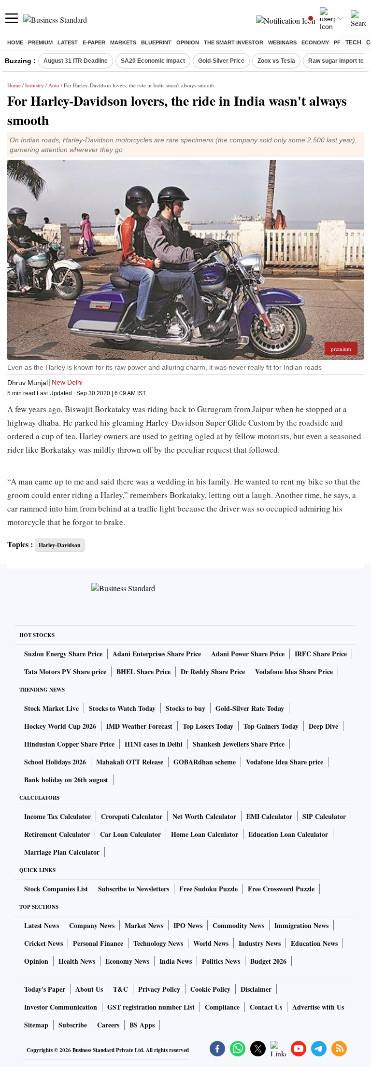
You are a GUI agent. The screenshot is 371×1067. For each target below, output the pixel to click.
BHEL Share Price (143, 671)
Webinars (282, 42)
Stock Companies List (56, 889)
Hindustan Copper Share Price (69, 744)
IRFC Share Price (321, 654)
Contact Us (266, 1007)
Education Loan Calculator (288, 834)
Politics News (221, 961)
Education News (314, 943)
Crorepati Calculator (131, 816)
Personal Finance (98, 943)
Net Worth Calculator (204, 816)
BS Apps (142, 1025)
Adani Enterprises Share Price (157, 654)
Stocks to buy (185, 708)
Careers (108, 1025)
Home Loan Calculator (204, 834)
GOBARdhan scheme (204, 762)
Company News (91, 925)
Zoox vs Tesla (276, 60)
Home (15, 42)
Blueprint (156, 42)
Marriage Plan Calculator (62, 852)
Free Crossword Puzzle (281, 889)
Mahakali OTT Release (129, 762)
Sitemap (36, 1025)
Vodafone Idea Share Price (294, 671)
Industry (34, 85)
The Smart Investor (233, 42)
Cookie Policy (210, 989)
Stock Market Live (51, 708)
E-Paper (94, 42)
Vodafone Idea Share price (284, 762)
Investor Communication (60, 1007)
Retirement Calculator (57, 834)
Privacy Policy (159, 989)
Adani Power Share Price (248, 654)
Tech (353, 42)
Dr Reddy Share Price (213, 671)
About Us (89, 989)
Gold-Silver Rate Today (249, 708)
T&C (120, 989)
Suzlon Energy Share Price (63, 654)
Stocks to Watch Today (122, 708)
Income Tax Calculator (57, 816)
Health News (76, 961)
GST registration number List (151, 1007)
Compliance (222, 1007)
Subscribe (72, 1025)
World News (210, 943)
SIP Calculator (324, 816)
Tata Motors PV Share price (65, 671)
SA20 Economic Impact (153, 60)
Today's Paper (44, 989)
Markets (123, 42)
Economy (315, 42)
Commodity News (238, 925)
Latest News (41, 925)
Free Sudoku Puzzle (208, 889)
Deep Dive (323, 726)
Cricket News (43, 943)
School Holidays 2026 (55, 762)
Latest (67, 42)
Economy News (127, 961)
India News (175, 961)
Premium (40, 42)
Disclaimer (256, 989)
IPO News (187, 925)
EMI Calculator (269, 816)
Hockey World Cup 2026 (60, 726)
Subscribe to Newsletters (133, 889)
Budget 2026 (268, 961)
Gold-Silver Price (221, 60)
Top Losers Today (208, 726)
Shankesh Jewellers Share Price (239, 744)
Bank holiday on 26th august (66, 780)
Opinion (187, 42)
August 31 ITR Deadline (75, 60)
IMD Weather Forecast (139, 726)
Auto (53, 85)
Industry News (260, 943)
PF (337, 42)
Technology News (158, 943)
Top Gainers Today (271, 726)
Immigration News (301, 925)
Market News (144, 925)
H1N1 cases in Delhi (154, 744)
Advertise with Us (318, 1007)
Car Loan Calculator (130, 834)
